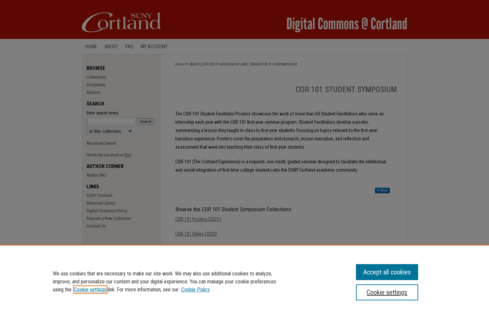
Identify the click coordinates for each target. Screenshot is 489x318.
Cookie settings (90, 289)
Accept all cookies (387, 272)
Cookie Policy (195, 289)
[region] (244, 281)
